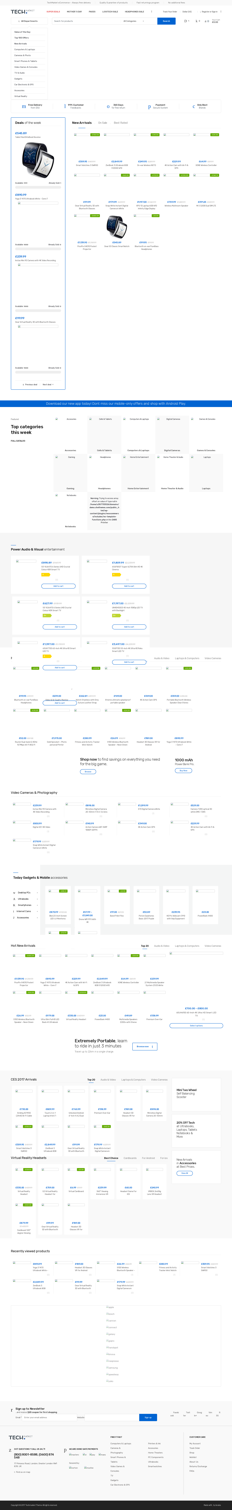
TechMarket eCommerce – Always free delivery (69, 2)
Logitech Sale (110, 11)
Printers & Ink (154, 1443)
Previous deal (31, 384)
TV (111, 1476)
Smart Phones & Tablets (25, 61)
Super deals (53, 11)
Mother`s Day (74, 11)
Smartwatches (155, 1466)
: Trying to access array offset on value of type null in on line (104, 510)
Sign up (148, 1417)
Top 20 (91, 1079)
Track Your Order (170, 12)
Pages (92, 11)
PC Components (156, 1457)
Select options (196, 1026)
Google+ (198, 1414)
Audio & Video (108, 1079)
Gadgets (18, 79)
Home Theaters (155, 1453)
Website (80, 1417)
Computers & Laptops (24, 49)
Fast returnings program (148, 2)
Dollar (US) (187, 12)
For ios (164, 1158)
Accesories (19, 90)
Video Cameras (159, 1079)
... (150, 11)
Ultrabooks (153, 1462)
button (176, 928)
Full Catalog (18, 441)
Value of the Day (22, 32)
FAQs (191, 1471)
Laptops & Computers (133, 1079)
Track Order (194, 1448)
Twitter (186, 1414)
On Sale (102, 122)
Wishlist (193, 1457)
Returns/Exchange (198, 1466)
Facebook (174, 1414)
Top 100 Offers (21, 38)
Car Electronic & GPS (24, 84)
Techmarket (31, 1505)
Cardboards (130, 1158)
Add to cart (58, 586)
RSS (218, 1414)
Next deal (47, 384)
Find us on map (23, 1472)
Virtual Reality (20, 96)
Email (19, 1417)
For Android (148, 1158)
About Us (193, 1462)
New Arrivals (20, 43)
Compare (118, 934)
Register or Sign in (210, 12)
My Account (195, 1443)
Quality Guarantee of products (114, 2)
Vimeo (209, 1414)
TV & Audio (19, 73)
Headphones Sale (134, 11)
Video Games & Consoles (25, 67)
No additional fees (176, 2)
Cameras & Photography (116, 1450)
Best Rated (121, 122)
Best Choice (111, 1158)
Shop (191, 1453)
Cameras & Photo (22, 55)
